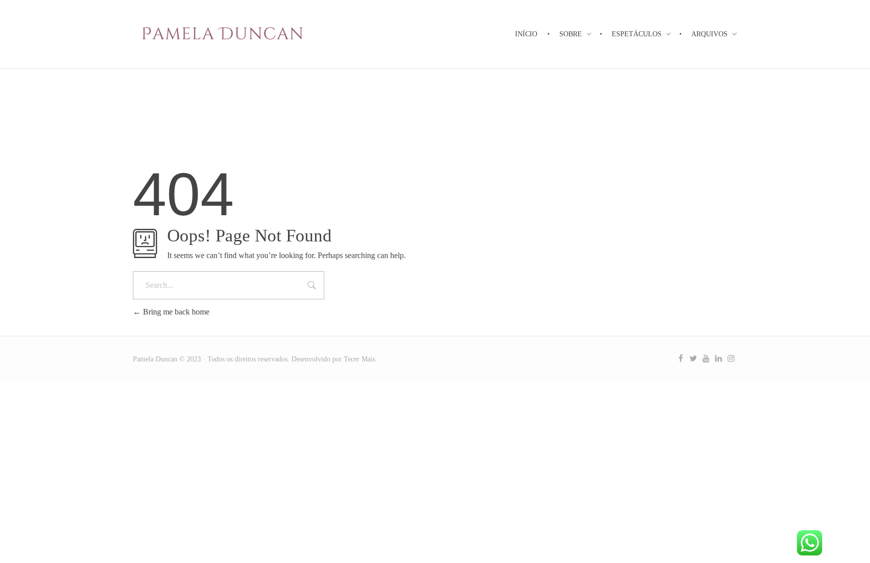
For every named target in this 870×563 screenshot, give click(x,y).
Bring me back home (175, 311)
